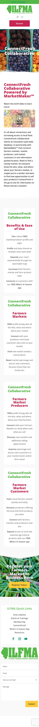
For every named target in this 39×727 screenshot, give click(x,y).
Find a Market (19, 614)
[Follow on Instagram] (19, 639)
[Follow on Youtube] (25, 639)
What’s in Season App (19, 629)
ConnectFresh (19, 625)
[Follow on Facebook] (13, 639)
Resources (19, 632)
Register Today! (19, 585)
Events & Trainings (19, 618)
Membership (19, 622)
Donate (19, 23)
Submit (31, 704)
